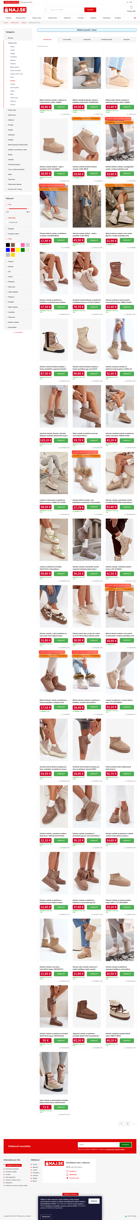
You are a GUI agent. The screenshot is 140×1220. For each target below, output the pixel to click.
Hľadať (90, 10)
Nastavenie (46, 1217)
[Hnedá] (13, 245)
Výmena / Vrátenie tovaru (13, 1180)
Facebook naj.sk (74, 1178)
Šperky (10, 155)
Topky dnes (11, 179)
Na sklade (13, 222)
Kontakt (8, 1174)
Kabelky (10, 130)
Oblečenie (11, 120)
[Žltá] (18, 250)
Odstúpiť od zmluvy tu (11, 2)
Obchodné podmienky (26, 2)
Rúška (10, 174)
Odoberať (125, 1145)
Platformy (13, 101)
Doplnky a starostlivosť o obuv (17, 150)
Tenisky (12, 47)
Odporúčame (47, 39)
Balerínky (13, 60)
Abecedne (126, 39)
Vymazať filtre (19, 332)
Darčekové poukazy (14, 164)
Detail (61, 107)
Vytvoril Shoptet (132, 1216)
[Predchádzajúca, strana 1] (127, 1123)
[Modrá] (8, 250)
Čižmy (12, 77)
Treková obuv (14, 98)
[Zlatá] (13, 255)
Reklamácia (9, 1183)
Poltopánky (13, 57)
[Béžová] (28, 250)
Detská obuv (12, 115)
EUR (131, 2)
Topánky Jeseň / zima (16, 74)
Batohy (35, 1181)
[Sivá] (28, 245)
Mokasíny (13, 64)
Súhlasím (94, 1201)
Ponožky (10, 125)
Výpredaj (11, 159)
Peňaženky (11, 135)
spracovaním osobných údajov (115, 1149)
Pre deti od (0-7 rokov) (15, 189)
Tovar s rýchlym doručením (16, 169)
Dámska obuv (12, 43)
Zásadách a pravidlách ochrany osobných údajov (61, 1206)
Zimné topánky (14, 87)
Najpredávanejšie (106, 39)
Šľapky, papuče (14, 67)
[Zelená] (23, 250)
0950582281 (73, 1175)
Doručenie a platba (11, 1172)
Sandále (12, 53)
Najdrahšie (86, 39)
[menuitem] (9, 18)
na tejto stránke (77, 1204)
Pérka (12, 94)
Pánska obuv (12, 110)
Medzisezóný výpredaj (14, 184)
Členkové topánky (15, 70)
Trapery (12, 91)
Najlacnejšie (67, 39)
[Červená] (13, 250)
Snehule (12, 81)
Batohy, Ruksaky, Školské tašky (18, 145)
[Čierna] (8, 245)
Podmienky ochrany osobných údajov (17, 1185)
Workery (12, 105)
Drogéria (10, 140)
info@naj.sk (72, 1171)
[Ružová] (23, 245)
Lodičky (12, 50)
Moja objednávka (10, 1177)
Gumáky (12, 84)
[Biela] (18, 245)
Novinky (10, 38)
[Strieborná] (8, 255)
